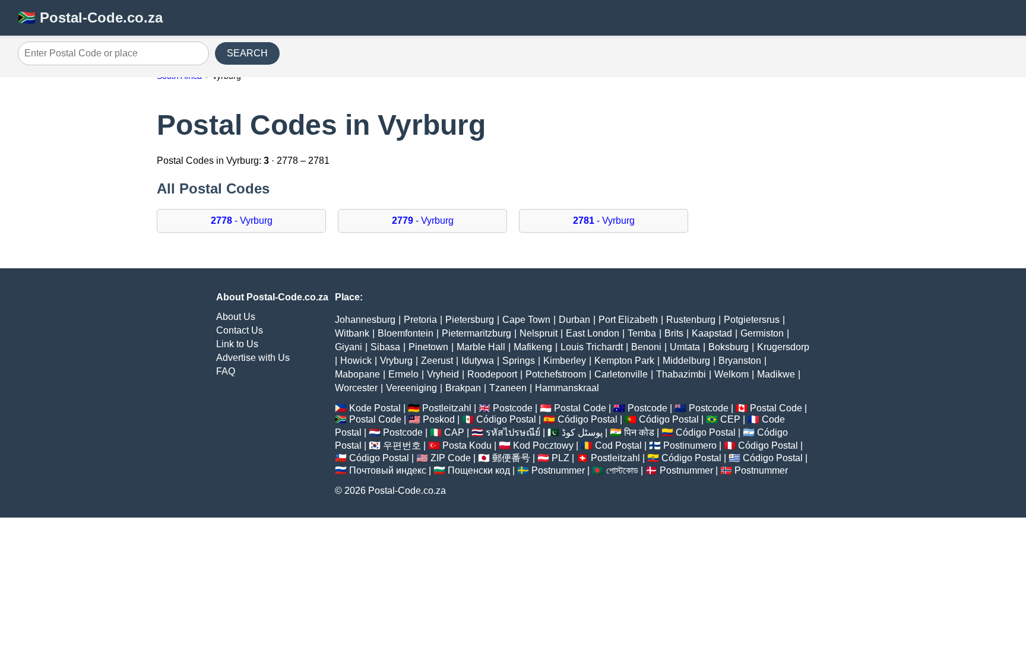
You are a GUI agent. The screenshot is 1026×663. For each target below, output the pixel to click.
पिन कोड (639, 432)
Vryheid (443, 374)
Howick (356, 361)
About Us (235, 317)
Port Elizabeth (628, 320)
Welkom (731, 374)
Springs (518, 361)
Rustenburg (690, 320)
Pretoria (420, 320)
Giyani (348, 347)
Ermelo (403, 374)
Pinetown (428, 347)
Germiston (762, 333)
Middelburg (686, 361)
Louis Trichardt (591, 347)
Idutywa (477, 361)
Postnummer (558, 470)
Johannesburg (365, 320)
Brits (673, 333)
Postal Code (580, 408)
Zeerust (437, 361)
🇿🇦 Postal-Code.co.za (90, 17)
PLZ (560, 458)
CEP (730, 419)
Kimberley (564, 361)
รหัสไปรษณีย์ (513, 432)
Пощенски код (479, 470)
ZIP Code (450, 458)
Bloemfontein (405, 333)
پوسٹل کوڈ (582, 432)
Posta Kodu (467, 445)
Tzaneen (508, 388)
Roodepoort (492, 374)
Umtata (685, 347)
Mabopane (357, 374)
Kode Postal (375, 408)
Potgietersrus (752, 320)
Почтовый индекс (387, 470)
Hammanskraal (567, 388)
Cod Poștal (618, 445)
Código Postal (506, 419)
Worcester (356, 388)
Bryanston (739, 361)
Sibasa (385, 347)
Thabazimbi (681, 374)
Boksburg (728, 347)
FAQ (225, 371)
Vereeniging (411, 388)
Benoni (646, 347)
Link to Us (237, 344)
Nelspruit (539, 333)
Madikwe (776, 374)
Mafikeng (533, 347)
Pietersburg (469, 320)
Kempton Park (624, 361)
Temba (642, 333)
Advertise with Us (253, 358)
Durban (574, 320)
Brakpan (463, 388)
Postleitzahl (446, 408)
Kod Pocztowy (543, 445)
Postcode (513, 408)
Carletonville (621, 374)
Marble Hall (481, 347)
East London (592, 333)
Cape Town (526, 320)
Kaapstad (712, 333)
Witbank (352, 333)
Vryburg (396, 361)
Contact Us (239, 330)
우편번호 (402, 445)
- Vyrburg (242, 220)
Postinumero (690, 445)
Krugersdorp (783, 347)
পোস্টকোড (622, 470)
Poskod (439, 419)
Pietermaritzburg (476, 333)
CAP (454, 432)
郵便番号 (511, 458)
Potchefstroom (555, 374)
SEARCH (247, 53)
